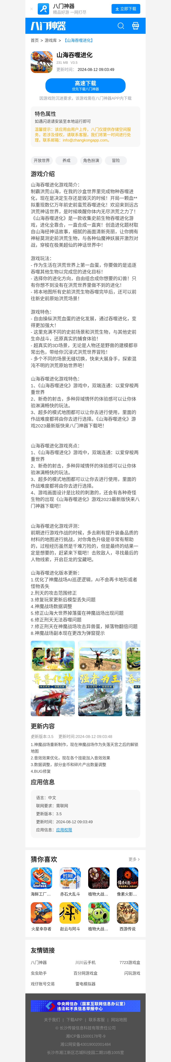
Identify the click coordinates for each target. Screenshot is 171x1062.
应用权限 (64, 830)
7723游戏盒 (130, 962)
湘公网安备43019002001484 (85, 1044)
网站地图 (119, 1019)
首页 (35, 40)
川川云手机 (85, 962)
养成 (66, 160)
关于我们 (52, 1019)
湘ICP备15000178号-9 (85, 1036)
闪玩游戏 (132, 973)
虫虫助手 (39, 973)
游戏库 (51, 40)
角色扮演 (91, 160)
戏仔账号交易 (43, 984)
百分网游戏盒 (85, 973)
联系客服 (97, 1019)
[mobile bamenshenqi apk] (135, 25)
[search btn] (121, 25)
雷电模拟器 (85, 984)
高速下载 (85, 85)
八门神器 (39, 962)
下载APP (74, 1019)
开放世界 (42, 160)
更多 (133, 859)
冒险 (116, 160)
